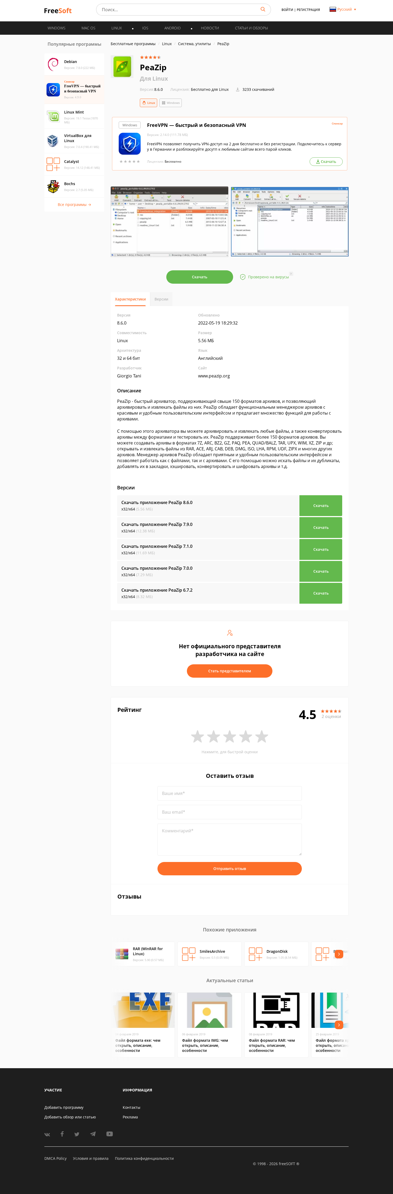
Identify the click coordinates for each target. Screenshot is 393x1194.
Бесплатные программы (133, 43)
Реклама (130, 1116)
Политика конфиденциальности (144, 1158)
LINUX (116, 27)
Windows (173, 103)
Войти (287, 9)
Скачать (199, 276)
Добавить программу (63, 1107)
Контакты (131, 1107)
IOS (145, 27)
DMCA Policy (55, 1158)
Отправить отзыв (229, 868)
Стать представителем (229, 670)
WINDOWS (57, 27)
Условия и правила (91, 1158)
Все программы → (74, 204)
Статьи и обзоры (251, 27)
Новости (210, 27)
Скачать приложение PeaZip (156, 502)
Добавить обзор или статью (70, 1116)
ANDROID (172, 27)
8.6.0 (151, 89)
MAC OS (88, 27)
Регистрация (308, 9)
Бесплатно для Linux (210, 89)
